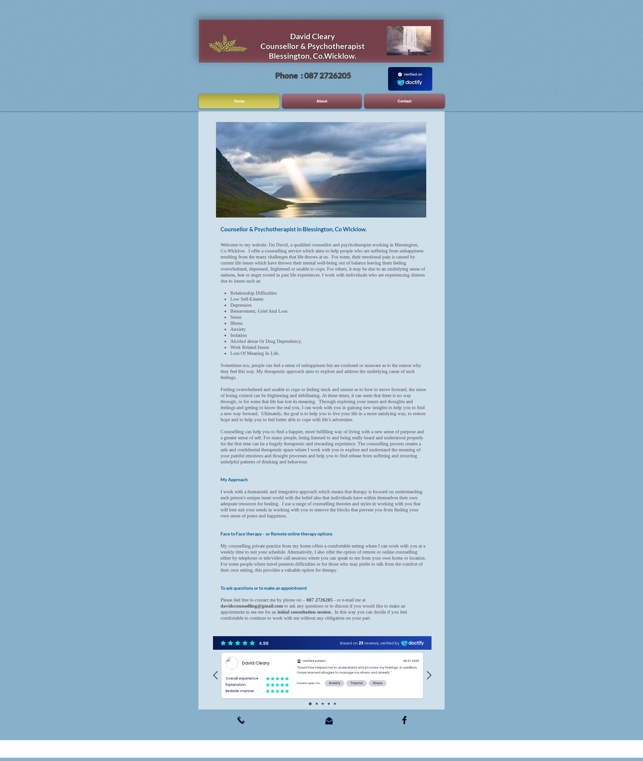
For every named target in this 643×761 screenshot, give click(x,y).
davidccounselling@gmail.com (252, 606)
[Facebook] (404, 720)
